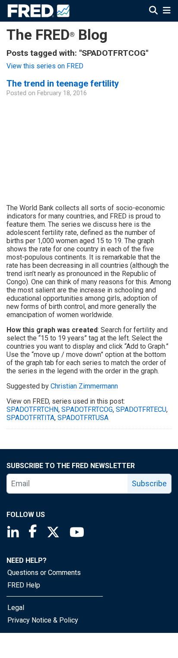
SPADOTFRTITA (30, 418)
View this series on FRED (44, 66)
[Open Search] (153, 10)
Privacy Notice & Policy (42, 620)
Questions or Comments (44, 572)
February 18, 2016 (62, 93)
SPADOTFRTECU (141, 409)
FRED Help (23, 585)
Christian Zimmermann (84, 386)
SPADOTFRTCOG (87, 409)
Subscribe (149, 483)
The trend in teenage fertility (62, 83)
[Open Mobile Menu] (166, 10)
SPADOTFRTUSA (82, 418)
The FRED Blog (57, 34)
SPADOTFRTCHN (32, 409)
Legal (15, 607)
